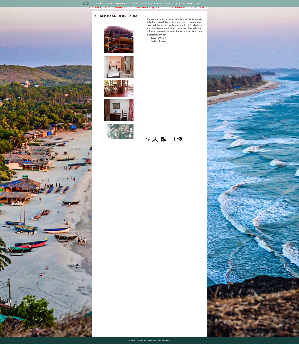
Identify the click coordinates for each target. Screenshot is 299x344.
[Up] (240, 244)
